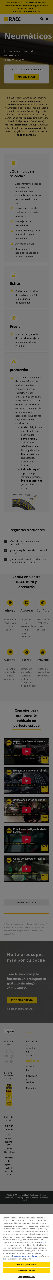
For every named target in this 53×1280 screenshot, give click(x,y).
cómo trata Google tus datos (24, 1256)
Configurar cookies (26, 1276)
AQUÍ (43, 1242)
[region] (26, 1246)
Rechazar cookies (26, 1270)
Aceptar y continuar (26, 1264)
